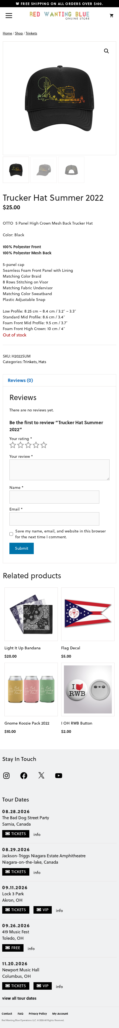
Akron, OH (12, 900)
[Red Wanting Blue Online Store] (59, 15)
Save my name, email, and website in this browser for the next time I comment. (60, 534)
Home (7, 33)
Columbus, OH (16, 976)
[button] (107, 51)
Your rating (20, 438)
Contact (7, 1014)
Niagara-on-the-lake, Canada (30, 862)
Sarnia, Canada (16, 824)
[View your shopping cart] (111, 15)
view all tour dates (19, 998)
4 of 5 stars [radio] (36, 445)
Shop (19, 33)
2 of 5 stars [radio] (20, 445)
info (36, 834)
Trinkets (31, 33)
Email (16, 509)
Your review (21, 456)
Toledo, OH (13, 938)
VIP (45, 910)
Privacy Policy (38, 1014)
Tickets (18, 833)
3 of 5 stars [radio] (28, 445)
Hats (42, 361)
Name (16, 487)
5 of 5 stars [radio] (43, 445)
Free (15, 948)
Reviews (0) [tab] (20, 380)
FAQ (20, 1014)
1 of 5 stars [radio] (12, 445)
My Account (60, 1014)
